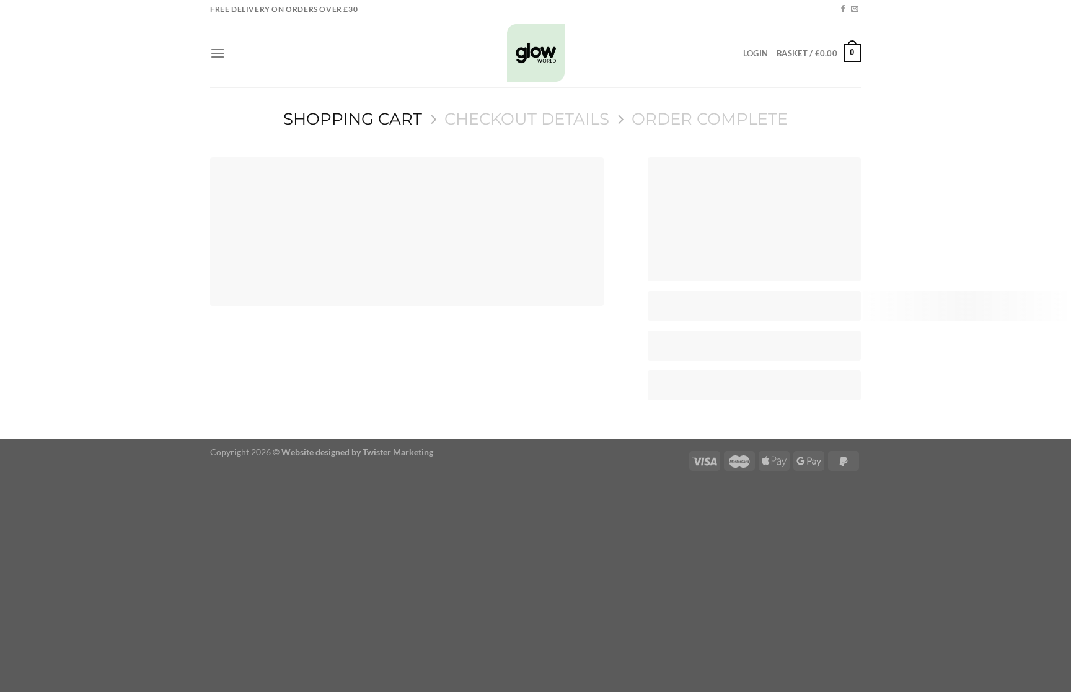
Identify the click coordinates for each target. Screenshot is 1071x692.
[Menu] (217, 53)
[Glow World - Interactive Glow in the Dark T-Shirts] (536, 53)
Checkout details (526, 119)
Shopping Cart (352, 119)
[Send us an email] (854, 9)
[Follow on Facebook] (843, 9)
